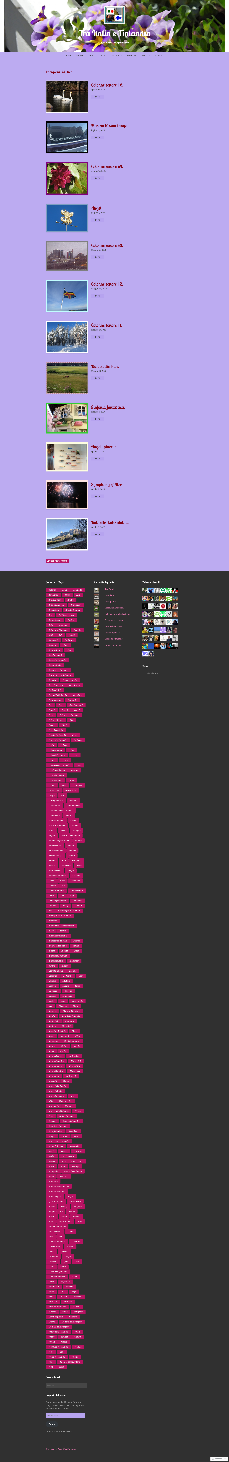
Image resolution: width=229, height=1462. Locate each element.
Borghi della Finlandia (58, 670)
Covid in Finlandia (57, 770)
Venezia (64, 1337)
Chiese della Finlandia (69, 715)
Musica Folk (76, 1061)
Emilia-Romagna (56, 820)
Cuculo (71, 780)
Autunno (63, 625)
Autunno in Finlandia (58, 630)
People (52, 1151)
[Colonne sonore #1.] (99, 337)
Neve (73, 1096)
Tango (51, 1291)
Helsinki (52, 905)
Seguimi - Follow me (56, 1395)
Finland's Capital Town (59, 840)
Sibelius (70, 1246)
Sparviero (53, 1261)
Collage (64, 745)
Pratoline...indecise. (114, 608)
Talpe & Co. (65, 1281)
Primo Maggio (55, 1196)
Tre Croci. (109, 589)
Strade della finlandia (58, 1271)
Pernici (64, 1151)
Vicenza (78, 1347)
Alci (78, 595)
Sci (60, 1236)
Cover (79, 765)
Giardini (52, 885)
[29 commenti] (96, 96)
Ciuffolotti (78, 740)
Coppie (75, 755)
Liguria (65, 986)
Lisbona (68, 991)
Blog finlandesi (55, 655)
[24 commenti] (96, 337)
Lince (77, 986)
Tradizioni (77, 1296)
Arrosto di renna (73, 610)
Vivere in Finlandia (57, 1357)
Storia (51, 1266)
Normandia (54, 1106)
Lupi (50, 1006)
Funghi (71, 870)
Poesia (51, 1166)
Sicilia (51, 1251)
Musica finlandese (56, 1061)
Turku (65, 1312)
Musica (63, 1051)
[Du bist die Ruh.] (99, 378)
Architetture (54, 610)
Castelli (52, 710)
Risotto (52, 1216)
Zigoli (61, 1367)
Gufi (72, 895)
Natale (66, 1081)
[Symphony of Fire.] (99, 496)
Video (51, 1352)
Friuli (79, 865)
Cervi (51, 715)
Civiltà (51, 745)
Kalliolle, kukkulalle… (110, 522)
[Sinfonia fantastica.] (99, 419)
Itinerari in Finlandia (58, 956)
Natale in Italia (55, 1091)
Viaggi (64, 1342)
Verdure (77, 1337)
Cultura (52, 785)
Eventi (51, 830)
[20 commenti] (96, 178)
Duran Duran (54, 815)
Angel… (97, 208)
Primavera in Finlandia (59, 1186)
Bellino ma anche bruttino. (117, 614)
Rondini (76, 1216)
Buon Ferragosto (56, 685)
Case (61, 705)
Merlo (74, 1031)
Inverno (76, 941)
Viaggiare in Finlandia (58, 1347)
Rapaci (52, 1206)
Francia (52, 865)
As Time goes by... (66, 615)
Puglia (70, 1196)
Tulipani (76, 1307)
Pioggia (52, 1161)
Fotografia (76, 860)
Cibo (71, 720)
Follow (52, 1424)
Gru (62, 895)
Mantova (53, 1011)
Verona (52, 1342)
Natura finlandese (56, 1096)
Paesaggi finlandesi (71, 1121)
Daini (63, 785)
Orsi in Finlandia (66, 1116)
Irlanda (52, 951)
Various (159, 55)
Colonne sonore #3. (107, 245)
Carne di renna (55, 700)
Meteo (51, 1036)
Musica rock (54, 1076)
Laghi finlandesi (56, 971)
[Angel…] (99, 220)
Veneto (52, 1337)
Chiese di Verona (56, 720)
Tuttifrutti (78, 1312)
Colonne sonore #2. (107, 284)
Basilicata (69, 640)
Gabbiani (77, 875)
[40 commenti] (96, 137)
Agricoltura (53, 595)
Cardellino (77, 695)
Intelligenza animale (58, 941)
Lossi (63, 1001)
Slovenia (64, 1251)
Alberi (67, 595)
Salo (80, 1221)
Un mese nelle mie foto (59, 1327)
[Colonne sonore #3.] (99, 257)
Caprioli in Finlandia (58, 695)
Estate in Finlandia (57, 825)
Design (52, 795)
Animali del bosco (56, 605)
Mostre (52, 1046)
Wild (51, 1367)
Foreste (71, 855)
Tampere (69, 1286)
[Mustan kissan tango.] (99, 137)
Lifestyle (52, 986)
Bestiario (52, 645)
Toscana (63, 1296)
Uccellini (73, 1317)
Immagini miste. (113, 645)
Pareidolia (73, 1131)
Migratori (65, 1036)
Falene (63, 830)
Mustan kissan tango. (109, 125)
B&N (51, 635)
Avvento (77, 630)
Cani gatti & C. (55, 690)
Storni (63, 1266)
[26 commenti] (96, 378)
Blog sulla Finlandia (57, 660)
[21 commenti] (96, 496)
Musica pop (75, 1071)
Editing (69, 815)
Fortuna (52, 860)
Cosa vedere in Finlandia (59, 765)
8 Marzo (52, 590)
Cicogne (52, 725)
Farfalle (52, 835)
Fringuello (66, 865)
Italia (76, 951)
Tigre (74, 1291)
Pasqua (52, 1136)
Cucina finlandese (56, 775)
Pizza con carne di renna (72, 1161)
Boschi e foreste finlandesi (60, 675)
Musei (51, 1051)
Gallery (131, 55)
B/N (60, 635)
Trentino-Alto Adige (57, 1307)
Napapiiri (53, 1081)
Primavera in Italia (57, 1191)
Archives (117, 55)
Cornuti (52, 760)
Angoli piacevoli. (105, 446)
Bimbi (65, 645)
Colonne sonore (55, 750)
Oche (51, 1116)
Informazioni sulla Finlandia (61, 926)
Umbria (52, 1322)
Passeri (64, 1136)
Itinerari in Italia (56, 961)
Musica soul (70, 1076)
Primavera (53, 1181)
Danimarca (77, 785)
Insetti (63, 931)
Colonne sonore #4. (107, 166)
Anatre (71, 600)
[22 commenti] (96, 419)
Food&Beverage (55, 855)
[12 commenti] (96, 257)
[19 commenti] (96, 220)
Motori (64, 1046)
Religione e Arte (56, 1211)
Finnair (78, 840)
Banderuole (54, 640)
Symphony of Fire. (107, 484)
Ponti (63, 1166)
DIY (62, 795)
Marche (52, 1016)
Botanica (52, 680)
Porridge (75, 1166)
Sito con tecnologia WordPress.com (61, 1449)
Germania (75, 880)
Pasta (76, 1136)
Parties (146, 55)
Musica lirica (74, 1066)
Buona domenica (70, 680)
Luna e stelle (77, 1001)
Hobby (65, 905)
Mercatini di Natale (57, 1031)
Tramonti (68, 1302)
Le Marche (67, 976)
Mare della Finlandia (71, 1016)
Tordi (51, 1296)
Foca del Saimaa (56, 850)
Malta (75, 1006)
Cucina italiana (55, 780)
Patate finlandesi (56, 1146)
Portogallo (53, 1171)
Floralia (71, 845)
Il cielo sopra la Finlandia (69, 910)
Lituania (52, 996)
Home (68, 55)
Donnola (73, 800)
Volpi (51, 1362)
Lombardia (67, 996)
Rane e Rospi (75, 1201)
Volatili (75, 1357)
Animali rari (76, 605)
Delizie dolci (70, 790)
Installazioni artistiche (58, 936)
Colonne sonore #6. (107, 85)
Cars (50, 705)
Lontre (51, 1001)
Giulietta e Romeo (56, 890)
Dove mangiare (73, 805)
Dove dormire (54, 805)
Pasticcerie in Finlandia (59, 1141)
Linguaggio (54, 991)
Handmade (77, 900)
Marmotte (69, 1021)
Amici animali (55, 600)
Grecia (51, 895)
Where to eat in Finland (70, 1362)
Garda (51, 880)
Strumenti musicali (57, 1276)
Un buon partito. (112, 632)
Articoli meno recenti (57, 560)
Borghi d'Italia (55, 665)
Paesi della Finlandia (58, 1126)
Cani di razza (75, 685)
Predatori (64, 1176)
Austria (71, 620)
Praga (51, 1176)
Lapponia (53, 976)
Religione (78, 1206)
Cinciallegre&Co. (56, 730)
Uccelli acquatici (56, 1317)
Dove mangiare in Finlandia (61, 810)
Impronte (53, 921)
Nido (51, 1101)
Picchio (52, 1156)
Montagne (53, 1041)
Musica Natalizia (56, 1071)
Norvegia (69, 1106)
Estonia (75, 825)
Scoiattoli (76, 1241)
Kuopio (65, 966)
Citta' (74, 735)
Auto (51, 625)
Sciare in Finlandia (57, 1241)
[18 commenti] (96, 458)
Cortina (65, 760)
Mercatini (66, 1026)
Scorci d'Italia (54, 1246)
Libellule (66, 981)
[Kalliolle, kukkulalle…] (99, 534)
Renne (72, 1211)
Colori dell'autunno (57, 755)
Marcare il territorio (71, 1011)
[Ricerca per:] (66, 1385)
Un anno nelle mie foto (72, 1322)
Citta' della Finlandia (58, 740)
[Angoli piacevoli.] (99, 458)
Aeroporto (77, 590)
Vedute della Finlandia (58, 1332)
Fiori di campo (55, 845)
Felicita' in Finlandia (71, 835)
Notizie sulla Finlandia (59, 1111)
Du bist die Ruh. (105, 366)
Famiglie (77, 830)
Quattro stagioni (56, 1201)
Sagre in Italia (65, 1221)
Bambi (72, 635)
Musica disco (74, 1056)
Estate (73, 820)
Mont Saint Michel (72, 1041)
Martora (52, 1026)
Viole (62, 1352)
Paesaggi (53, 1121)
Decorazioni (54, 790)
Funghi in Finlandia (57, 875)
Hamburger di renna (57, 900)
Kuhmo (52, 966)
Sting (77, 1261)
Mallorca (63, 1006)
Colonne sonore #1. (106, 325)
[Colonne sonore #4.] (99, 178)
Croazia (74, 770)
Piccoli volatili (67, 1156)
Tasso (63, 1291)
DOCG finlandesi (56, 800)
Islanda (64, 951)
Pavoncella (75, 1146)
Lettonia (52, 981)
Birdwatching (54, 650)
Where (79, 55)
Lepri (81, 976)
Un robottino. (111, 595)
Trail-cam (53, 1302)
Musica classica (55, 1056)
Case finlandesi (76, 705)
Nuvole (78, 1111)
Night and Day (65, 1101)
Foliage (72, 850)
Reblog (64, 1206)
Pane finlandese (56, 1131)
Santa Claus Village (57, 1226)
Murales (77, 1046)
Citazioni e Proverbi (57, 735)
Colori (71, 750)
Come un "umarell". (114, 639)
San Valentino (55, 1231)
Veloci (77, 1332)
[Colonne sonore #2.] (99, 296)
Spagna (68, 1256)
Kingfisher (74, 961)
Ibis (50, 910)
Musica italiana (55, 1066)
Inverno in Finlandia (58, 946)
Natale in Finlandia (57, 1086)
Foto (64, 860)
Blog (104, 55)
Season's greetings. (114, 620)
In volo (76, 946)
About (92, 55)
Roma (64, 1216)
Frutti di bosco (55, 870)
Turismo (52, 1312)
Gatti (62, 880)
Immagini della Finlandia (60, 916)
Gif (63, 885)
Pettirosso (77, 1151)
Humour (78, 905)
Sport (65, 1261)
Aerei (64, 590)
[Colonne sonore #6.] (99, 96)
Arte (50, 615)
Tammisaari (54, 1286)
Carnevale (72, 700)
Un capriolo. (111, 601)
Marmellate (54, 1021)
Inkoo (51, 931)
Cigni (64, 725)
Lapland (72, 971)
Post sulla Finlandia (73, 1171)
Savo (51, 1236)
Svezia (51, 1281)
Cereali (77, 710)
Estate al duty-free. (114, 626)
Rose (51, 1221)
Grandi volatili (77, 890)
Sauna (70, 1231)
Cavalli (65, 710)
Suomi (74, 1276)
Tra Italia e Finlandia (114, 33)
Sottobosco (53, 1256)
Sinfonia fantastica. (108, 407)
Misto (77, 1036)
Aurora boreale (55, 620)
